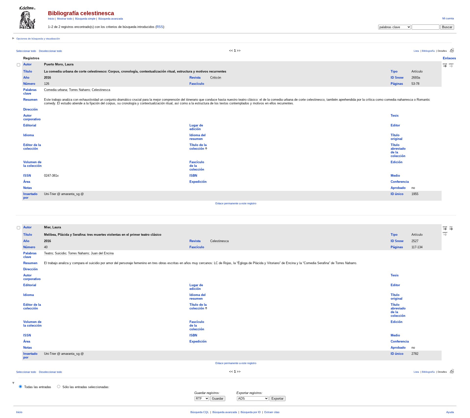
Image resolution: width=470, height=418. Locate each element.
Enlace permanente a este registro (235, 203)
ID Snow (397, 77)
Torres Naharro (79, 90)
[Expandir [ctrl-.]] (14, 383)
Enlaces (449, 58)
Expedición (198, 182)
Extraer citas (272, 412)
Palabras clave (29, 91)
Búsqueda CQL (199, 412)
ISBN (193, 175)
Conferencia (400, 182)
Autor (27, 64)
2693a (415, 77)
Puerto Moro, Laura (58, 64)
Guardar (217, 398)
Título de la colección (198, 146)
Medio (395, 175)
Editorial (29, 125)
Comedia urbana (55, 90)
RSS (159, 27)
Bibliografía (428, 50)
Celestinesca (101, 90)
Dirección (30, 109)
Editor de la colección (32, 146)
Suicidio (60, 253)
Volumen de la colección (32, 164)
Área (26, 182)
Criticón (215, 77)
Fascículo (196, 84)
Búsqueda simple (85, 18)
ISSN (27, 175)
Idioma (28, 135)
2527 (414, 241)
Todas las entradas (37, 387)
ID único (397, 194)
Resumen (30, 99)
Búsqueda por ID (251, 412)
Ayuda (450, 412)
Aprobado (398, 188)
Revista (194, 77)
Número (29, 84)
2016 (47, 77)
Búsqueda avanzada (110, 18)
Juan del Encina (102, 253)
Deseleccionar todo (50, 50)
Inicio (51, 18)
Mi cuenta (448, 18)
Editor (395, 125)
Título (27, 71)
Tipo (394, 71)
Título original (396, 137)
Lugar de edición (196, 127)
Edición (396, 162)
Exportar (277, 398)
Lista (416, 50)
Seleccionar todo (26, 50)
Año (26, 77)
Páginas (397, 84)
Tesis (395, 115)
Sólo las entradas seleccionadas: (85, 387)
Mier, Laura (52, 227)
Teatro (48, 253)
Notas (27, 188)
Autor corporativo (32, 117)
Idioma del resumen (197, 137)
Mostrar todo (64, 18)
